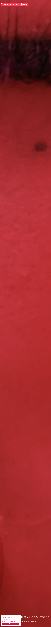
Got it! (10, 624)
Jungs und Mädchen (29, 621)
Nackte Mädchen (14, 4)
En (48, 2)
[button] (37, 4)
